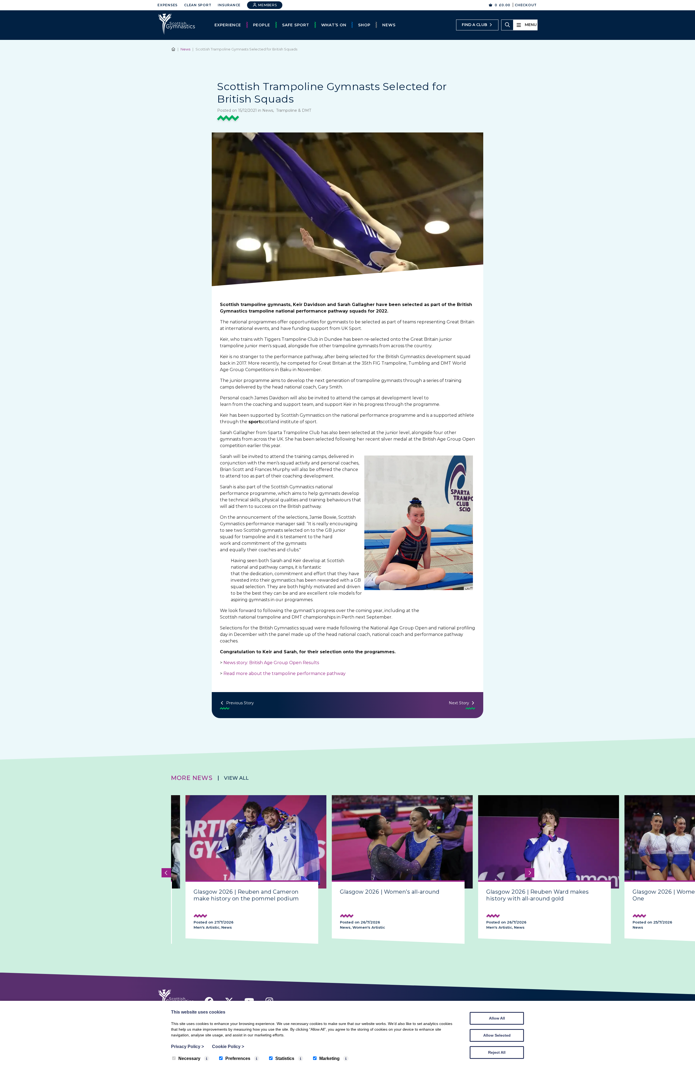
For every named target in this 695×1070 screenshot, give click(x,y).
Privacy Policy (187, 1046)
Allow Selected (497, 1035)
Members (267, 5)
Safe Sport (295, 25)
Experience (227, 25)
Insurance (229, 5)
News (388, 25)
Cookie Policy (228, 1046)
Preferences (237, 1058)
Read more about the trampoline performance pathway (285, 673)
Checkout (526, 5)
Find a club (474, 24)
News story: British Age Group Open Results (271, 662)
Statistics (284, 1058)
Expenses (167, 5)
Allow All (497, 1018)
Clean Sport (197, 5)
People (261, 25)
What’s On (333, 25)
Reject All (497, 1052)
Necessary (189, 1058)
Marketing (329, 1058)
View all (236, 778)
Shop (364, 25)
